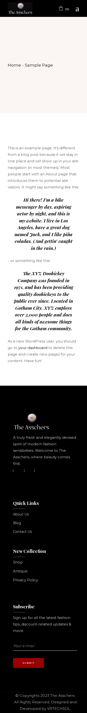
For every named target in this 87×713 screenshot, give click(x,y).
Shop (18, 562)
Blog (17, 523)
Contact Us (22, 531)
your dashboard (32, 347)
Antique (20, 571)
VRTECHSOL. (59, 708)
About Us (21, 514)
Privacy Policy (25, 580)
